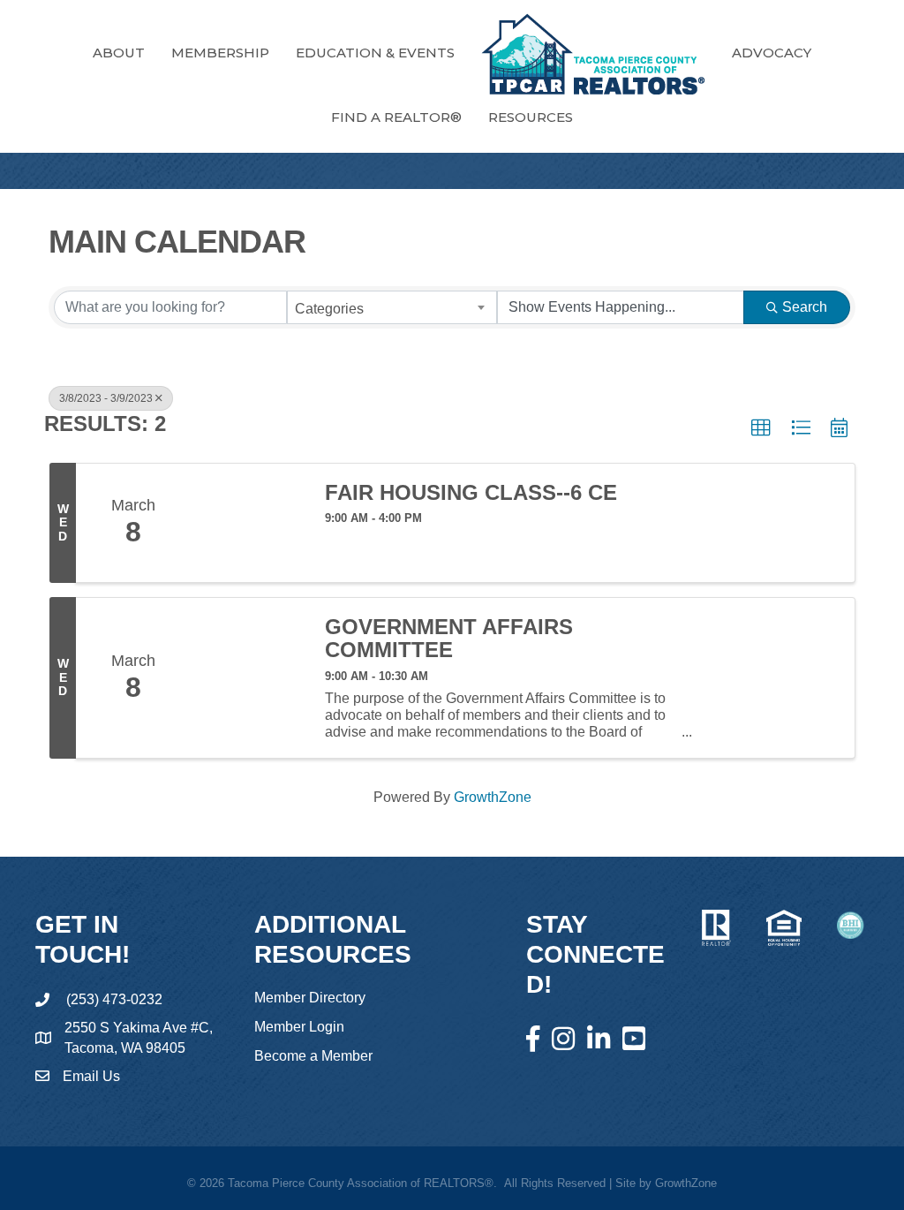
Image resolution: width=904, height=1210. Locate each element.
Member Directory (309, 997)
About (119, 52)
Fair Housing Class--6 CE (471, 492)
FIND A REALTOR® (396, 117)
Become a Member (313, 1055)
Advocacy (771, 52)
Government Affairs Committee (449, 639)
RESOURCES (530, 117)
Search (804, 306)
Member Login (299, 1026)
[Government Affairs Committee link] (249, 678)
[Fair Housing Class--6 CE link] (249, 523)
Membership (220, 52)
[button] (761, 428)
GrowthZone (492, 797)
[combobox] (392, 307)
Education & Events (375, 52)
